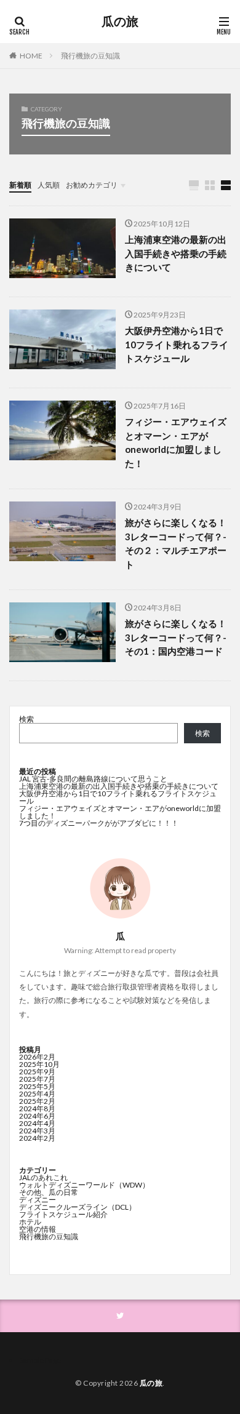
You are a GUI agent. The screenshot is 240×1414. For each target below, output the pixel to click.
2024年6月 (37, 1115)
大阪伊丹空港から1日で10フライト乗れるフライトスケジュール (176, 344)
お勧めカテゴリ (92, 185)
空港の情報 (37, 1229)
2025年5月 (37, 1086)
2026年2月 (37, 1056)
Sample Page (40, 1360)
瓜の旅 (120, 21)
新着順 (20, 185)
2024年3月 (37, 1130)
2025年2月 (37, 1101)
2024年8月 (37, 1108)
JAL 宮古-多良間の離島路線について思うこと (93, 778)
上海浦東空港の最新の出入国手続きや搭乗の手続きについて (175, 253)
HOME (31, 55)
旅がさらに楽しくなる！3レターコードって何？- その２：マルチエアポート (175, 543)
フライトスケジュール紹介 (63, 1214)
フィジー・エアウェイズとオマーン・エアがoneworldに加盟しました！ (175, 442)
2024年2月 (37, 1138)
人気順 (49, 185)
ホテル (30, 1221)
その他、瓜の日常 (48, 1192)
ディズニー (37, 1199)
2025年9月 (37, 1071)
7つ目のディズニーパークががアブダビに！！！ (98, 823)
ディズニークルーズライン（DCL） (77, 1207)
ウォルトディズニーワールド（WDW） (84, 1184)
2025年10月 (39, 1064)
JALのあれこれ (43, 1177)
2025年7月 (37, 1079)
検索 (26, 719)
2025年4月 (37, 1093)
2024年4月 (37, 1123)
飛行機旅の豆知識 (90, 55)
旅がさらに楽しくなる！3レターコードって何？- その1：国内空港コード (175, 637)
